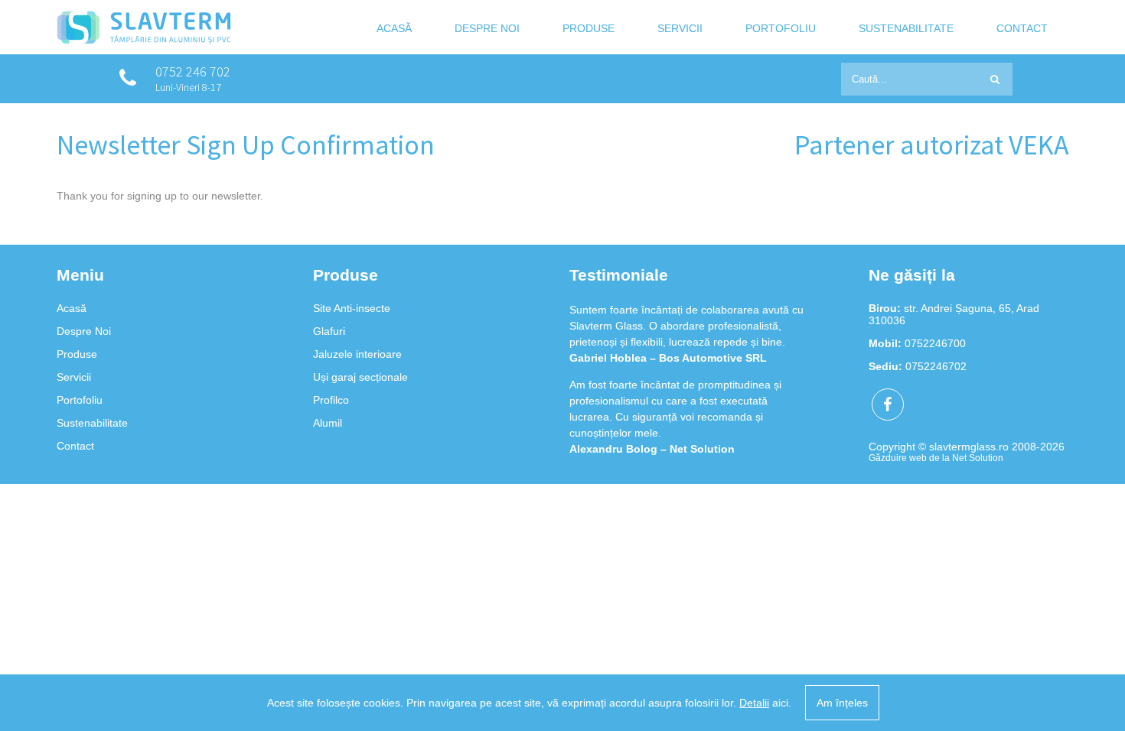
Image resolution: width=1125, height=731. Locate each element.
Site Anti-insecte (351, 308)
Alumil (327, 423)
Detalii (754, 703)
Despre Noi (487, 29)
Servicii (680, 29)
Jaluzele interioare (357, 354)
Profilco (331, 400)
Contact (1022, 29)
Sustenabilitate (906, 29)
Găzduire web (898, 458)
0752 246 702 (192, 71)
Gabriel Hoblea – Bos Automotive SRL (668, 336)
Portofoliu (780, 29)
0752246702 (936, 366)
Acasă (394, 29)
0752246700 (935, 343)
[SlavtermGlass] (144, 40)
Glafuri (329, 331)
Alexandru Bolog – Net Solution (652, 427)
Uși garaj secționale (360, 377)
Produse (588, 29)
